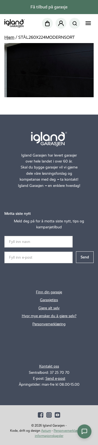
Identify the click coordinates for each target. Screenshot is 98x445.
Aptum (46, 431)
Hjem (9, 37)
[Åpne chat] (84, 431)
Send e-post (55, 378)
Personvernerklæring (49, 324)
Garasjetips (49, 300)
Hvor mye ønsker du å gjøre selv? (49, 316)
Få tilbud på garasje (49, 6)
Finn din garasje (49, 292)
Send (85, 257)
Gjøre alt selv (49, 308)
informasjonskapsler (49, 436)
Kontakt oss (49, 366)
